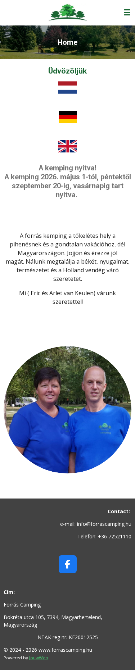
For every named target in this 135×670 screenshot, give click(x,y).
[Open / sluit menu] (127, 12)
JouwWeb (38, 657)
